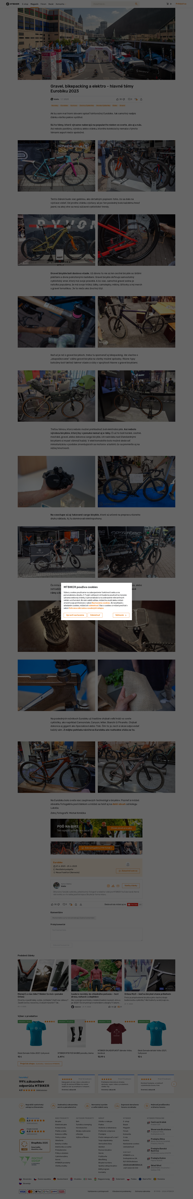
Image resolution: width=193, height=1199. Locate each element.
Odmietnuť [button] (95, 615)
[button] (93, 605)
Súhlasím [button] (121, 615)
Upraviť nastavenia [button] (75, 615)
